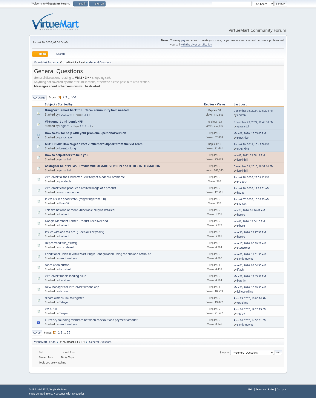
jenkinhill (65, 159)
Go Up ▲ (282, 389)
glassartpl (243, 126)
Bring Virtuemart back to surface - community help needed (87, 110)
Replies (209, 104)
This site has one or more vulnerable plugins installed (80, 210)
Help (250, 389)
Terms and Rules (265, 389)
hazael (241, 192)
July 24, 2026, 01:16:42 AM (249, 210)
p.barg (241, 225)
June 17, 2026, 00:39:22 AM (250, 243)
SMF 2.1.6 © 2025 (38, 389)
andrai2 (241, 115)
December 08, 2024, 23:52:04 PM (253, 111)
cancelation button (57, 265)
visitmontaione (69, 192)
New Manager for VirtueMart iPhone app (72, 287)
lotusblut (65, 269)
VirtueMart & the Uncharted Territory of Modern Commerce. (85, 177)
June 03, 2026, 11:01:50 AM (250, 254)
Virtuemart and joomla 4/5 (64, 122)
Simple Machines (58, 389)
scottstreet (66, 247)
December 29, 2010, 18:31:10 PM (253, 166)
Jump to (224, 352)
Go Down (39, 97)
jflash (240, 269)
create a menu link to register (64, 298)
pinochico (65, 137)
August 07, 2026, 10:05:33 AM (251, 199)
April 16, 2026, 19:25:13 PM (250, 309)
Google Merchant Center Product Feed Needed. (77, 221)
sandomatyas (68, 258)
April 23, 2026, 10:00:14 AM (250, 298)
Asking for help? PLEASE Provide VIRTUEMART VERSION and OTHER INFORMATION (102, 166)
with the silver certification (196, 44)
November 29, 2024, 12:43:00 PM (253, 122)
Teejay (63, 313)
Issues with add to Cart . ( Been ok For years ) (74, 232)
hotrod (64, 214)
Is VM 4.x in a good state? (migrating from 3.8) (75, 199)
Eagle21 (64, 126)
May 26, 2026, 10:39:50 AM (250, 287)
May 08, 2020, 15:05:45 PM (250, 133)
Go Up (37, 332)
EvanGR (64, 203)
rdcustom (65, 114)
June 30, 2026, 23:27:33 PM (250, 232)
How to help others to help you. (67, 155)
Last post (240, 104)
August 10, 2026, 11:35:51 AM (251, 188)
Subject (50, 104)
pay (183, 40)
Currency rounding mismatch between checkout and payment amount (91, 320)
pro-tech (65, 181)
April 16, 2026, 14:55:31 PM (250, 320)
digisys (63, 291)
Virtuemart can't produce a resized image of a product (80, 188)
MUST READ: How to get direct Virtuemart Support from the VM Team (94, 144)
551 (74, 97)
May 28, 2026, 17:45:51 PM (250, 276)
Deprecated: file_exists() (61, 243)
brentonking (67, 148)
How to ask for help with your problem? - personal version (85, 133)
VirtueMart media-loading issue (65, 276)
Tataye (63, 302)
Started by (65, 104)
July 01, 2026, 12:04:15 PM (249, 221)
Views (221, 104)
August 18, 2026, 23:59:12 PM (251, 177)
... (69, 97)
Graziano (242, 302)
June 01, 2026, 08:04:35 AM (250, 265)
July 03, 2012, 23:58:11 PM (249, 155)
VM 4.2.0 (51, 309)
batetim (64, 280)
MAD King (243, 148)
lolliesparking (245, 291)
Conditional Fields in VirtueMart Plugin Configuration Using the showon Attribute (98, 254)
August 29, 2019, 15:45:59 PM (251, 144)
